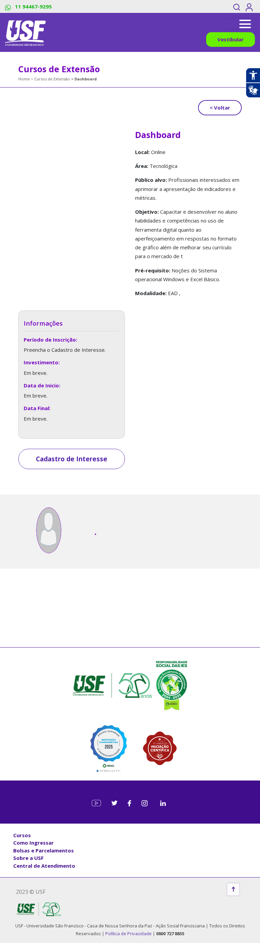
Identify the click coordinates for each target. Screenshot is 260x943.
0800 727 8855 (170, 933)
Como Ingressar (33, 842)
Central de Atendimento (44, 865)
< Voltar (220, 107)
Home (24, 78)
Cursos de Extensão (52, 78)
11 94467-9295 (33, 6)
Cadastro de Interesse (71, 459)
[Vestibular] (236, 24)
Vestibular (230, 39)
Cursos (22, 835)
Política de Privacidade (129, 933)
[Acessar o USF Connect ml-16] (250, 6)
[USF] (25, 32)
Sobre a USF (28, 857)
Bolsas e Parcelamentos (43, 850)
